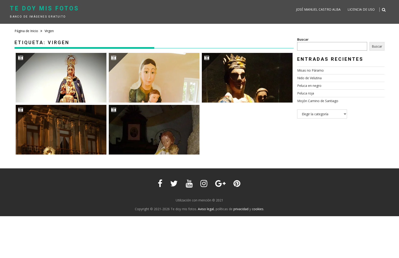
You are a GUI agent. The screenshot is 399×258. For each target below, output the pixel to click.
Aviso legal (206, 209)
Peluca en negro (309, 85)
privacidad (240, 209)
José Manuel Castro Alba (318, 9)
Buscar (302, 39)
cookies (257, 209)
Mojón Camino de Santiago (317, 101)
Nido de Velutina (309, 78)
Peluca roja (305, 93)
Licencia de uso (361, 9)
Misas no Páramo (310, 70)
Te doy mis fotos (44, 8)
